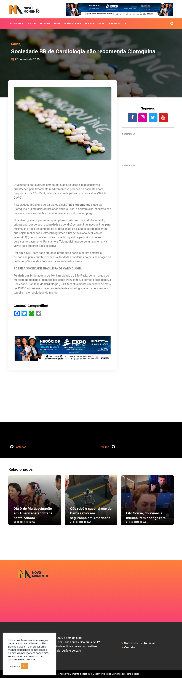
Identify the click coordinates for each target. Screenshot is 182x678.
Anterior (20, 447)
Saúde (100, 23)
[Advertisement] (148, 295)
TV (124, 23)
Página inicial (17, 23)
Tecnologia (114, 23)
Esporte (89, 23)
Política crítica (72, 23)
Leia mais (14, 666)
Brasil (57, 23)
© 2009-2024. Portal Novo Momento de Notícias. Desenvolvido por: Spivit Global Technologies (91, 674)
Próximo (104, 447)
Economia (45, 23)
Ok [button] (24, 666)
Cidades (32, 23)
